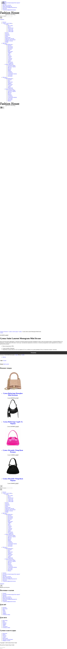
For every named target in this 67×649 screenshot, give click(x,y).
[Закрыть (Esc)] (0, 647)
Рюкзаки (4, 635)
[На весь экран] (3, 647)
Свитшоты (5, 626)
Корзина (4, 595)
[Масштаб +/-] (4, 647)
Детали (4, 357)
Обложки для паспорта (8, 639)
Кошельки (5, 633)
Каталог (6, 331)
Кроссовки (5, 608)
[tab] (35, 357)
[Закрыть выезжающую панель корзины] (1, 586)
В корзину (33, 352)
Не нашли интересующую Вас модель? (11, 594)
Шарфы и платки (6, 640)
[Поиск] (1, 18)
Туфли (4, 611)
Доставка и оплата (7, 596)
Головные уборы (6, 614)
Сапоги (4, 612)
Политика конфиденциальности (10, 599)
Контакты (5, 600)
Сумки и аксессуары (13, 331)
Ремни (4, 634)
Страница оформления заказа (9, 601)
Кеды (4, 609)
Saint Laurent (6, 364)
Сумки (20, 331)
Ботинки (4, 607)
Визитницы (5, 638)
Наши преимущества (7, 598)
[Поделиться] (1, 647)
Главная (2, 331)
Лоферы (4, 613)
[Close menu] (1, 486)
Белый (4, 360)
